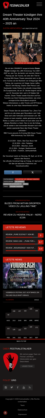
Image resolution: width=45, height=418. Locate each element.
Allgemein (19, 181)
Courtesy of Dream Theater (27, 63)
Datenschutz (22, 410)
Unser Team (27, 366)
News (25, 184)
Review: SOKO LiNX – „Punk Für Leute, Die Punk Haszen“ (22, 241)
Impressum (22, 414)
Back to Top (21, 341)
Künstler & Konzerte (12, 184)
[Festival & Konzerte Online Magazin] (13, 5)
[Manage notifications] (5, 413)
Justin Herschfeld (12, 28)
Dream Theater (16, 186)
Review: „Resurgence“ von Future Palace (22, 248)
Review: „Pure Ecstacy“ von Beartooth (22, 234)
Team (22, 405)
